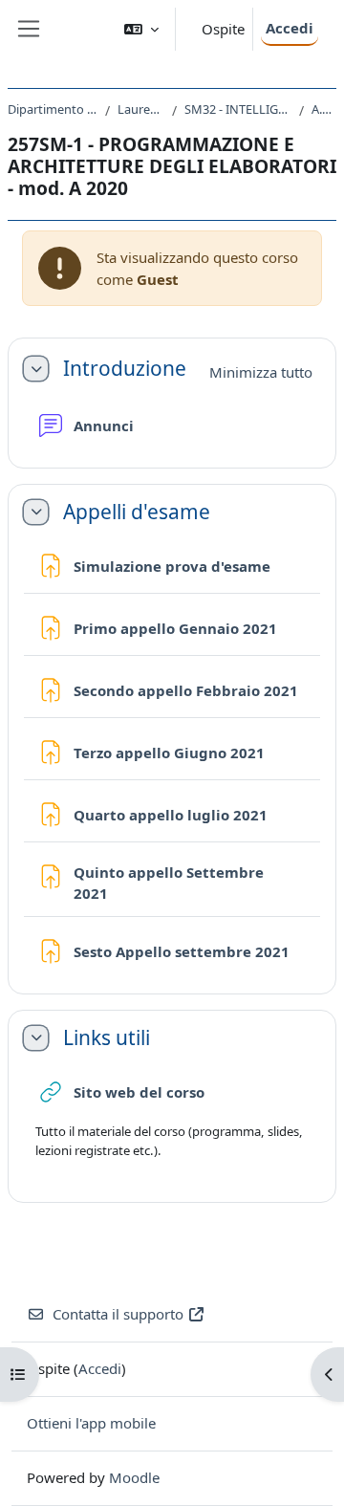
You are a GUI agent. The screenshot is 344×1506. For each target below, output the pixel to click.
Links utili (106, 1038)
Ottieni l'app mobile (91, 1422)
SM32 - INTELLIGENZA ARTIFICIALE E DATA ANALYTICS (237, 109)
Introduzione (124, 369)
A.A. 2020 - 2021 (324, 109)
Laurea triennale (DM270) (141, 109)
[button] (141, 29)
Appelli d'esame (136, 512)
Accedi (289, 27)
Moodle (134, 1477)
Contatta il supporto (118, 1313)
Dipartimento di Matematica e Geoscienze (52, 109)
